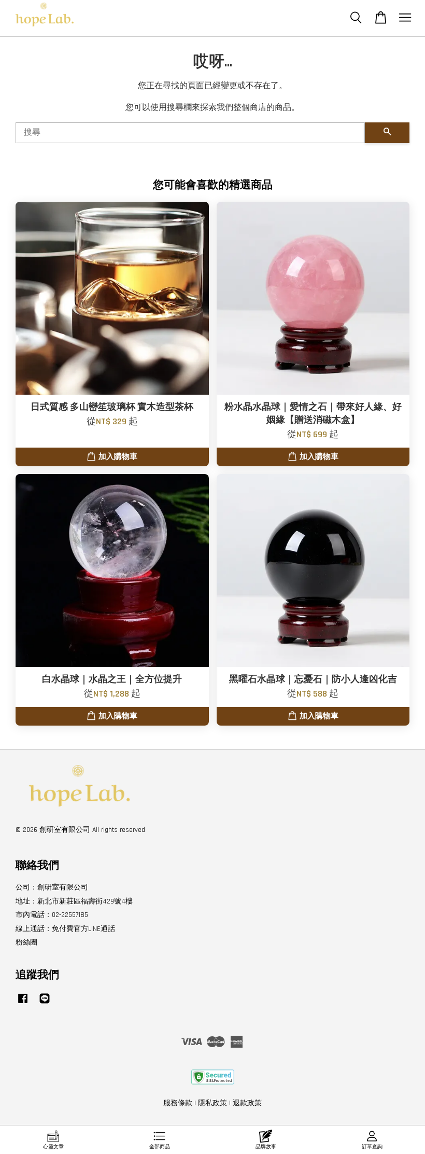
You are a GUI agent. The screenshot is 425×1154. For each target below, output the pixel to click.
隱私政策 (212, 1103)
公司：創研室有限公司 (52, 887)
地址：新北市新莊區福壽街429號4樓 (74, 901)
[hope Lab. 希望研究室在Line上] (44, 1003)
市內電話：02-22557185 (52, 915)
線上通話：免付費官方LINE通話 (65, 929)
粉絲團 (26, 942)
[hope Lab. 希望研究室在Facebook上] (23, 1003)
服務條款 (177, 1103)
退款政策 (247, 1103)
